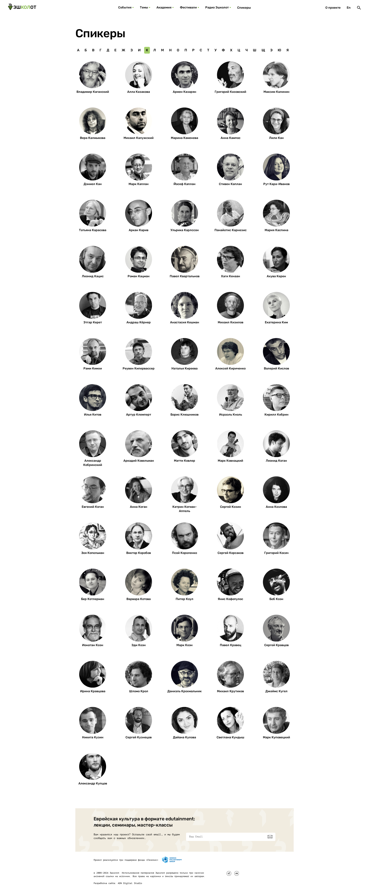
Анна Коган (138, 507)
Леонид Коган (276, 460)
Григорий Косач (276, 553)
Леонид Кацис (93, 276)
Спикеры (244, 7)
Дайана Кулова (184, 737)
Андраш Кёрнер (138, 322)
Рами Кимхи (92, 368)
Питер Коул (184, 599)
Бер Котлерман (92, 599)
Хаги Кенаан (230, 276)
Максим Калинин (276, 92)
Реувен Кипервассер (139, 368)
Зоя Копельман (92, 553)
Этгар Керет (92, 322)
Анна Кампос (230, 138)
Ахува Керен (276, 276)
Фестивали (188, 7)
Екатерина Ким (276, 322)
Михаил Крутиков (230, 691)
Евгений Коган (93, 507)
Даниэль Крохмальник (184, 691)
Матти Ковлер (184, 460)
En (349, 7)
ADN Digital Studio (130, 883)
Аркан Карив (138, 230)
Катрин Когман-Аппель (184, 509)
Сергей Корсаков (231, 553)
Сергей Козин (230, 507)
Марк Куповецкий (276, 737)
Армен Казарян (184, 92)
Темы (144, 7)
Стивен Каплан (230, 184)
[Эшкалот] (22, 8)
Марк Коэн (184, 645)
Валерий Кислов (276, 368)
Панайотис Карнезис (230, 230)
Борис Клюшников (184, 414)
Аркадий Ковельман (138, 460)
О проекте (333, 7)
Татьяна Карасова (92, 230)
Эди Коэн (138, 645)
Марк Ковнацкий (230, 460)
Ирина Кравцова (92, 691)
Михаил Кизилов (230, 322)
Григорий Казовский (230, 92)
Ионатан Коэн (92, 645)
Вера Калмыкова (92, 138)
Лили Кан (276, 138)
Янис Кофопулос (230, 599)
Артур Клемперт (138, 414)
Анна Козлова (276, 507)
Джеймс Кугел (276, 691)
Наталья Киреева (184, 368)
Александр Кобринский (92, 463)
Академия (163, 7)
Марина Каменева (184, 138)
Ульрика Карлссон (184, 230)
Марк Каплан (139, 184)
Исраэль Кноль (230, 414)
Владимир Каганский (92, 92)
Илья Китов (92, 414)
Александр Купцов (92, 783)
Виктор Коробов (138, 553)
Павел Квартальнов (184, 276)
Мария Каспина (276, 230)
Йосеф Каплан (184, 184)
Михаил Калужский (139, 138)
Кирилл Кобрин (276, 414)
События (124, 7)
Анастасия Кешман (184, 322)
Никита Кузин (92, 737)
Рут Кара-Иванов (276, 184)
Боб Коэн (276, 599)
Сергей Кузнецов (138, 737)
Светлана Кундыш (230, 737)
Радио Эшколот (217, 7)
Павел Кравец (230, 645)
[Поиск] (359, 7)
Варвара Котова (138, 599)
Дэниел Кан (93, 184)
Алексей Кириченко (230, 368)
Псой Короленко (184, 553)
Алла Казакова (138, 92)
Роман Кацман (139, 276)
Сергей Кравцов (276, 645)
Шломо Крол (138, 691)
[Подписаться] (270, 836)
